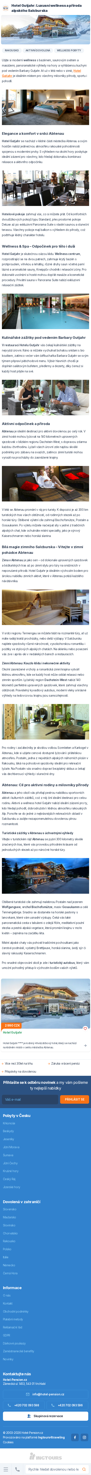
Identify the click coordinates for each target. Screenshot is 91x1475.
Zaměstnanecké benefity (18, 1351)
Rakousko (12, 50)
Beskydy (8, 1131)
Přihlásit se (74, 1099)
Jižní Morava (11, 1147)
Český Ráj (9, 1179)
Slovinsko (9, 1225)
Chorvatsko (10, 1233)
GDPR (6, 1335)
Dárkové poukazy (14, 1343)
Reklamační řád (12, 1327)
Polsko (7, 1249)
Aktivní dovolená (38, 50)
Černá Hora (10, 1273)
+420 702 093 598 (26, 1405)
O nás (7, 1295)
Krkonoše (9, 1123)
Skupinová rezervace (48, 1416)
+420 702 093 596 (70, 1405)
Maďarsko (9, 1217)
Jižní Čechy (10, 1163)
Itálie (5, 1257)
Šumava (8, 1155)
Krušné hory (11, 1171)
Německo (9, 1265)
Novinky (8, 1359)
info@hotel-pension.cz (48, 1394)
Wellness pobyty (69, 50)
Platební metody (13, 1319)
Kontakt (7, 1303)
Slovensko (10, 1209)
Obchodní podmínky (16, 1311)
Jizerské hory (11, 1187)
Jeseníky (8, 1139)
